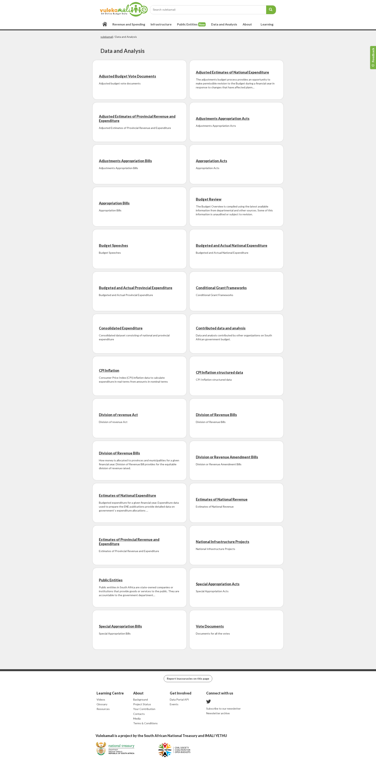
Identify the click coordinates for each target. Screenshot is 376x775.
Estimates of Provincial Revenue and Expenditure (129, 541)
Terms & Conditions (145, 723)
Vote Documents (210, 626)
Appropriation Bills (114, 203)
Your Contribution (144, 709)
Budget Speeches (113, 245)
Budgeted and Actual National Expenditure (231, 245)
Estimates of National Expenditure (127, 495)
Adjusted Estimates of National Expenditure (232, 72)
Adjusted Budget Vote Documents (127, 76)
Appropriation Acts (211, 161)
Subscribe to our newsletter (223, 708)
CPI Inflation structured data (219, 372)
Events (174, 704)
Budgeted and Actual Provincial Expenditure (135, 288)
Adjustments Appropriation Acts (222, 118)
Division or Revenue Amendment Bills (227, 457)
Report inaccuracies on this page (188, 678)
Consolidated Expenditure (121, 328)
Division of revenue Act (118, 415)
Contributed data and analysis (221, 328)
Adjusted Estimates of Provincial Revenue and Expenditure (137, 118)
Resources (103, 709)
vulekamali (106, 36)
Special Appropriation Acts (218, 584)
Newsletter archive (218, 713)
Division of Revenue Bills (216, 415)
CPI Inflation (109, 370)
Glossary (102, 704)
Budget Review (208, 199)
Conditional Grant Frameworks (221, 288)
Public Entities (111, 580)
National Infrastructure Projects (222, 542)
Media (137, 718)
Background (140, 699)
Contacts (139, 713)
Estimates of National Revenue (222, 499)
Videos (101, 699)
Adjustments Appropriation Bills (125, 161)
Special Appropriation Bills (120, 626)
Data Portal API (179, 699)
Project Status (142, 704)
